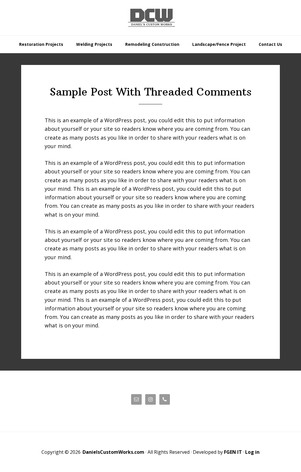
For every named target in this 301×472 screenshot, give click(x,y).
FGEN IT (233, 452)
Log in (252, 452)
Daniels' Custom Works (150, 17)
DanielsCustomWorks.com (113, 452)
